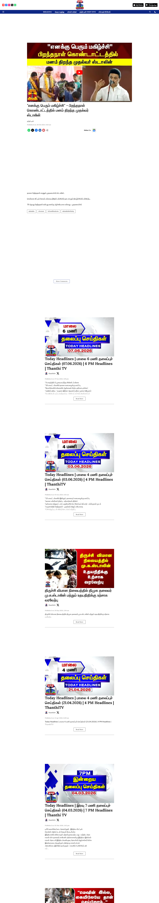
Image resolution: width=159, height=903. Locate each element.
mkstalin (31, 211)
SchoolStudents (53, 211)
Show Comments (61, 281)
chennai (41, 211)
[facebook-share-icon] (36, 131)
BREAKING (47, 12)
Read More (79, 399)
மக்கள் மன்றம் (72, 12)
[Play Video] (79, 72)
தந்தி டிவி (30, 121)
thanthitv (52, 373)
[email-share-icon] (43, 131)
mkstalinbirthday (68, 211)
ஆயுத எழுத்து (59, 12)
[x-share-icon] (32, 131)
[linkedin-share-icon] (39, 131)
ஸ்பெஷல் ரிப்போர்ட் (105, 12)
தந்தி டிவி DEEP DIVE (88, 12)
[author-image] (46, 373)
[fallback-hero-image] (79, 336)
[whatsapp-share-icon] (28, 131)
